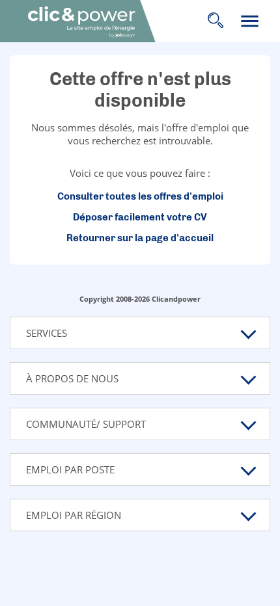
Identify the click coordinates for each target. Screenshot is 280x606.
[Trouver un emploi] (215, 21)
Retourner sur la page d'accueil (140, 238)
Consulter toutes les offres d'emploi (140, 196)
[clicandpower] (96, 22)
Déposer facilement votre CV (140, 217)
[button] (140, 333)
